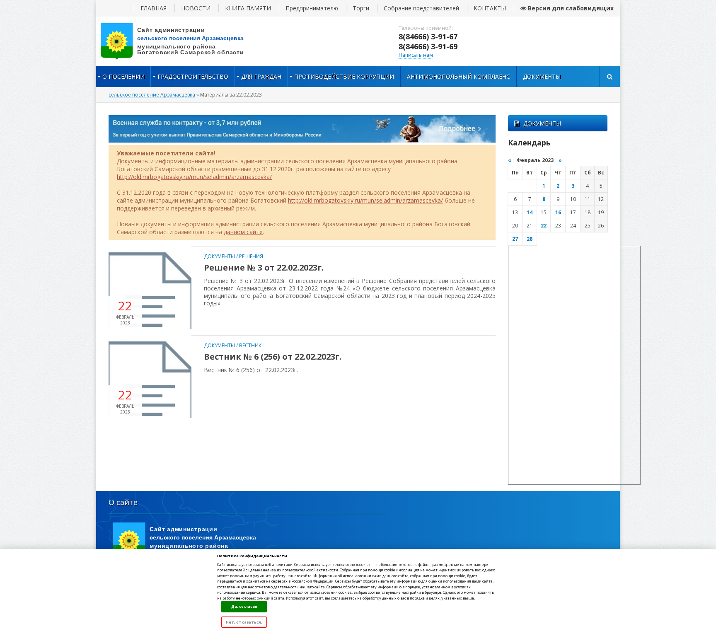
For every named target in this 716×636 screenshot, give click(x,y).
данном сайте (243, 232)
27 (515, 238)
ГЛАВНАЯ (153, 8)
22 (544, 225)
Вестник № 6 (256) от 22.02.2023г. (272, 356)
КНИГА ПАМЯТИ (248, 8)
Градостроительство (192, 76)
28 (529, 238)
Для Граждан (261, 76)
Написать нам (416, 54)
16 (558, 212)
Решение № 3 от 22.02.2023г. (264, 267)
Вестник (250, 345)
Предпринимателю (311, 8)
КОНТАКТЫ (490, 8)
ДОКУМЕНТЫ (542, 123)
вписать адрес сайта (179, 41)
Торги (361, 8)
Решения (251, 256)
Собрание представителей (421, 8)
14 (529, 212)
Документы (542, 76)
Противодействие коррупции (344, 76)
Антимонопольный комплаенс (458, 76)
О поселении (123, 76)
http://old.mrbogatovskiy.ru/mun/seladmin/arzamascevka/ (194, 177)
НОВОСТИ (195, 8)
